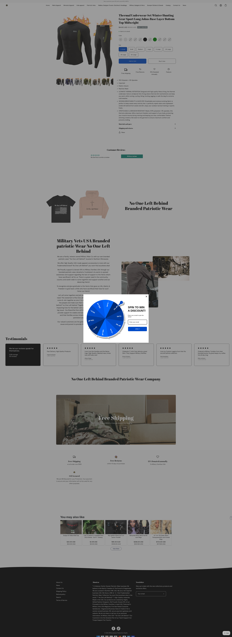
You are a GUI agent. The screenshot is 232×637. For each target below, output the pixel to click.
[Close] (146, 296)
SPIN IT (137, 329)
